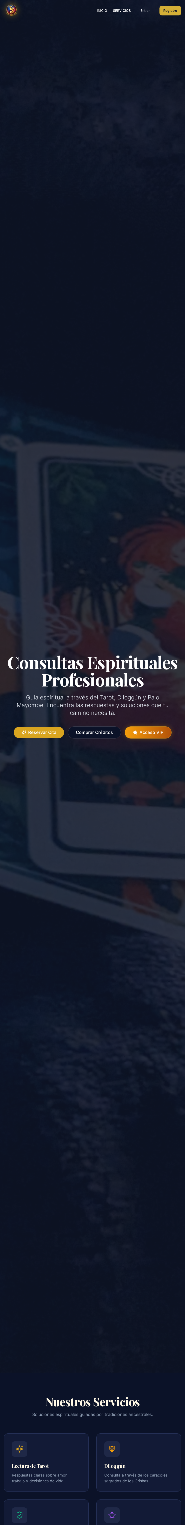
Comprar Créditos (94, 732)
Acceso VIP (151, 732)
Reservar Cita (42, 732)
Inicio (102, 10)
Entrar (145, 10)
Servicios (122, 10)
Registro (170, 10)
